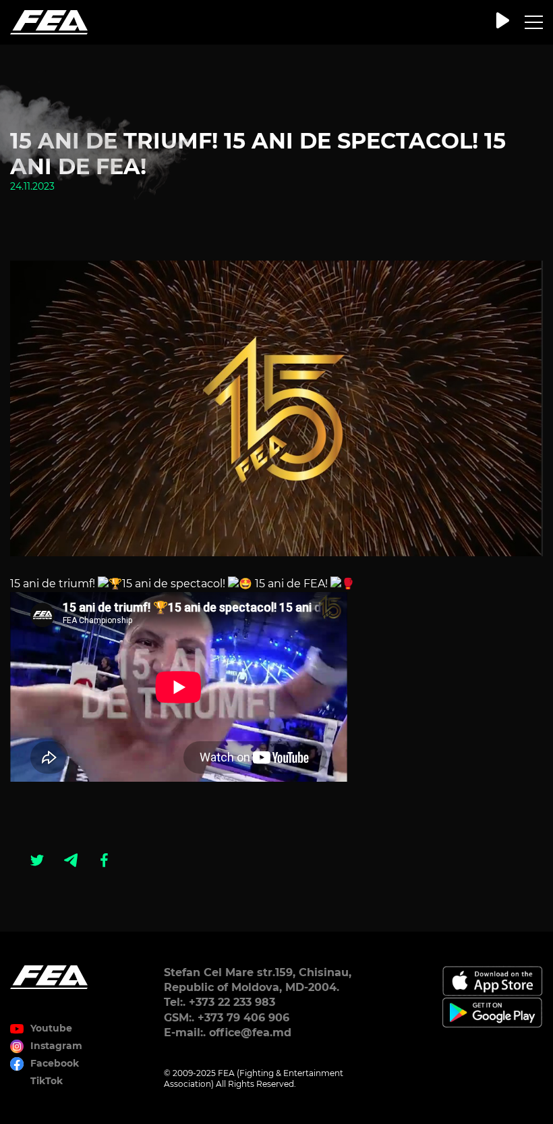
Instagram (56, 1046)
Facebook (54, 1063)
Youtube (51, 1028)
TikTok (46, 1081)
